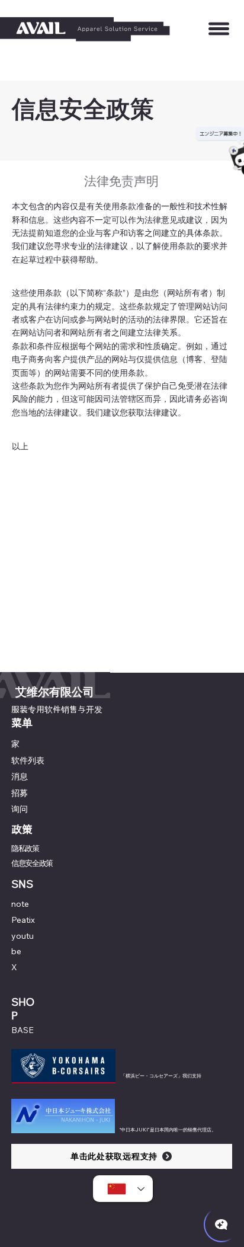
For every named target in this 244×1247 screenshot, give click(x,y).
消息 (19, 776)
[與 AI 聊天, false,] (221, 1224)
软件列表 (27, 760)
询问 (19, 809)
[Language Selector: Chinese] (123, 1188)
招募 (19, 793)
